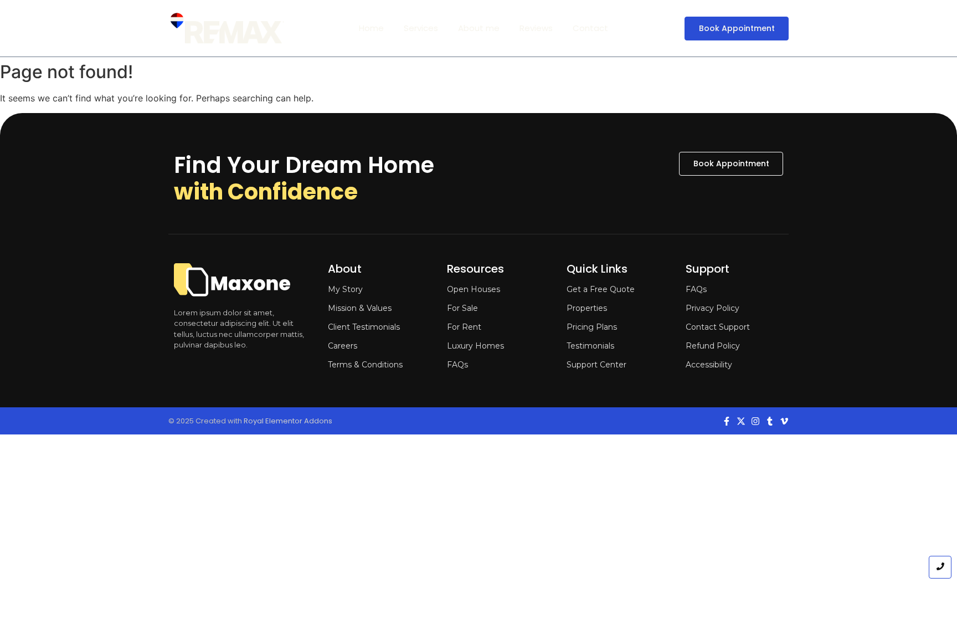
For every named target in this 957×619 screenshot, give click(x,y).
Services (421, 28)
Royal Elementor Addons (288, 421)
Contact (590, 28)
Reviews (536, 28)
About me (479, 28)
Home (371, 28)
